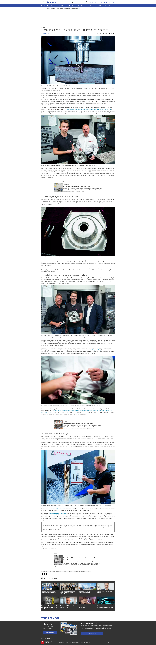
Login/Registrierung (109, 2)
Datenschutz (61, 642)
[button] (43, 603)
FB (56, 638)
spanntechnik (45, 571)
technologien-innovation (79, 571)
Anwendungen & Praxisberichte (99, 5)
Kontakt (87, 642)
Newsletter (99, 2)
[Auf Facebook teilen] (110, 33)
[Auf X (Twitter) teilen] (111, 33)
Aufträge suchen (73, 2)
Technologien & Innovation (47, 5)
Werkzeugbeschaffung (95, 350)
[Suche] (86, 2)
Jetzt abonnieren (50, 632)
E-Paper (91, 2)
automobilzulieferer (67, 571)
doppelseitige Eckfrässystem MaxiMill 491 (57, 513)
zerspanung (58, 571)
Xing (54, 638)
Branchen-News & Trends (60, 5)
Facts (90, 642)
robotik (88, 571)
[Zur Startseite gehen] (51, 2)
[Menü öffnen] (43, 2)
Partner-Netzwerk (63, 2)
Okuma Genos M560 (63, 268)
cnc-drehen (52, 571)
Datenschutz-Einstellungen (80, 642)
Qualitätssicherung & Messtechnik (83, 5)
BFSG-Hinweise (72, 642)
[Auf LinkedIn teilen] (113, 33)
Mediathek (111, 5)
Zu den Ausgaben (92, 633)
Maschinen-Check (71, 5)
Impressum (66, 642)
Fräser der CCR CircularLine (59, 508)
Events (80, 2)
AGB (57, 642)
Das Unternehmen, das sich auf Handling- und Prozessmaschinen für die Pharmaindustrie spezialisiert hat (87, 109)
